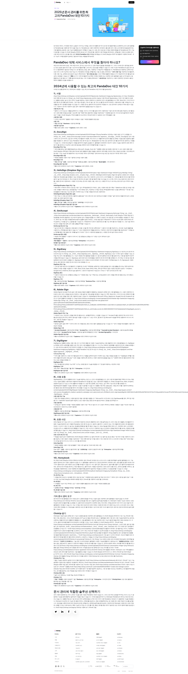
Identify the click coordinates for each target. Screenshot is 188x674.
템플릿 (56, 653)
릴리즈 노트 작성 (79, 640)
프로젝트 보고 (79, 645)
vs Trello (119, 645)
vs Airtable (119, 648)
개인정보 (124, 671)
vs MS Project (120, 659)
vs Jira (118, 642)
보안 (119, 671)
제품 (56, 639)
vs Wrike (119, 656)
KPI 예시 (78, 637)
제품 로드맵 (57, 648)
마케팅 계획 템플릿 (100, 645)
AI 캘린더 (78, 659)
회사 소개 (57, 658)
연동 (56, 656)
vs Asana (119, 640)
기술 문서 (78, 648)
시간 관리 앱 (78, 656)
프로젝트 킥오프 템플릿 (101, 656)
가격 (56, 637)
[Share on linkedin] (62, 612)
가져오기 (57, 661)
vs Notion (119, 650)
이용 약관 (130, 671)
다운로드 (57, 642)
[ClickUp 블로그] (57, 2)
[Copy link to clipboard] (75, 612)
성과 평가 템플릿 (100, 648)
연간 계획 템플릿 (100, 650)
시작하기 (131, 2)
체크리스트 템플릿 (100, 661)
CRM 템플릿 (99, 637)
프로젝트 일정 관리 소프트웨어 (83, 661)
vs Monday (119, 637)
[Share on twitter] (56, 612)
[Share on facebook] (69, 612)
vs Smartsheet (120, 661)
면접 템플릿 (99, 653)
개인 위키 (78, 642)
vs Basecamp (120, 653)
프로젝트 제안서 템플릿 (101, 642)
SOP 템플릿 (99, 659)
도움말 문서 (57, 645)
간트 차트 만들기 (79, 650)
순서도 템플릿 (99, 640)
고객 (56, 650)
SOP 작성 (78, 653)
